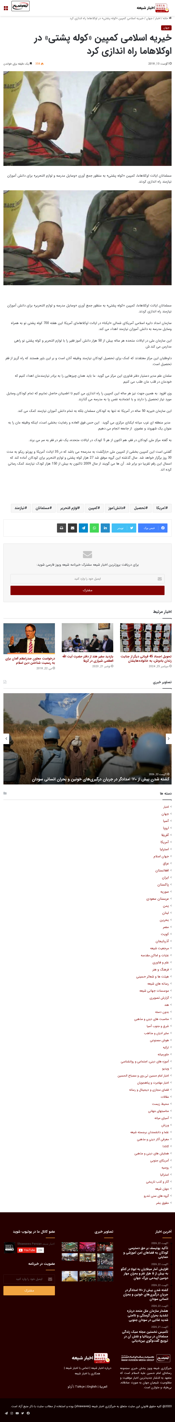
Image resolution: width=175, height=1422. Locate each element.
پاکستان (163, 884)
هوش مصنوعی (159, 1040)
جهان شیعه (162, 1189)
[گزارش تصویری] (105, 1261)
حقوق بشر (162, 1203)
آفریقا (165, 835)
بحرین (164, 920)
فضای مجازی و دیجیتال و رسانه (149, 1089)
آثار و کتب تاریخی (157, 1181)
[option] (87, 738)
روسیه (165, 1167)
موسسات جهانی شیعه (154, 990)
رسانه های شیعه (158, 983)
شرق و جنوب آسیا (158, 1026)
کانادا (166, 1146)
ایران (165, 877)
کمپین (93, 508)
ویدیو (165, 1068)
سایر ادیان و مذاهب (156, 1033)
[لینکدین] (105, 528)
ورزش (165, 1125)
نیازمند (20, 508)
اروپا (166, 828)
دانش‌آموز (115, 508)
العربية (103, 1386)
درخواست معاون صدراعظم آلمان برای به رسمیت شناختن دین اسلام (30, 660)
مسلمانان (42, 508)
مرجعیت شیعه (159, 948)
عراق (166, 863)
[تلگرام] (83, 528)
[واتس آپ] (94, 528)
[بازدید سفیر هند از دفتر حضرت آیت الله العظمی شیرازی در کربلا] (87, 637)
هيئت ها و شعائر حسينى (152, 976)
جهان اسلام (161, 856)
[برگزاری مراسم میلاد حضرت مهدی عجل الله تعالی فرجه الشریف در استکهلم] (87, 1246)
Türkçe (80, 1386)
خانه (166, 18)
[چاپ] (61, 528)
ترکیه (166, 1047)
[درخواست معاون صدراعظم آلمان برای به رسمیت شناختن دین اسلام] (29, 638)
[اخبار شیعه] (150, 8)
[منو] (5, 10)
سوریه (164, 891)
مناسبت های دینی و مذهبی (151, 1019)
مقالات (165, 1097)
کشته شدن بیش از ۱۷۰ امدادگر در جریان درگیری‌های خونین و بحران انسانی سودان (100, 779)
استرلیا (164, 849)
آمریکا (160, 508)
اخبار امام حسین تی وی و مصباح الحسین (143, 1075)
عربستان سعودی (157, 899)
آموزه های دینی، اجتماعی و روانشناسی (145, 1061)
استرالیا (164, 1174)
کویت (165, 934)
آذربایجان (162, 941)
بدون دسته (162, 1012)
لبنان (165, 913)
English (92, 1386)
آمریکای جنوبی (159, 1160)
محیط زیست (160, 1104)
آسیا (166, 821)
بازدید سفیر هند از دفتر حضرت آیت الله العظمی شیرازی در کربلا (87, 658)
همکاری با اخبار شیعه (87, 1373)
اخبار (157, 18)
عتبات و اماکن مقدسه (155, 955)
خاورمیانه (163, 1054)
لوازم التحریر (68, 508)
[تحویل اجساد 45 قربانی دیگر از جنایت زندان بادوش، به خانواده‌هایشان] (146, 637)
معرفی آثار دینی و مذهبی (153, 1139)
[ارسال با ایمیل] (72, 528)
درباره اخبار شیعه (101, 1368)
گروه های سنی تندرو (156, 1196)
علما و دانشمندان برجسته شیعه (149, 1132)
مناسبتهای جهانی (158, 1111)
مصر (166, 927)
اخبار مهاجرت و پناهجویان (153, 1082)
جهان (149, 18)
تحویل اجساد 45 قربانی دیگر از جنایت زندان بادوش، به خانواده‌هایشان (146, 658)
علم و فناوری (160, 962)
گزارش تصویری (159, 998)
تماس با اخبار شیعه (77, 1368)
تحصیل (139, 508)
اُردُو (70, 1386)
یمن (166, 906)
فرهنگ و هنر (160, 969)
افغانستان (162, 870)
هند (166, 1005)
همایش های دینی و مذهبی (151, 1153)
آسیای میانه (161, 1118)
